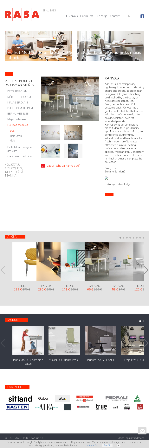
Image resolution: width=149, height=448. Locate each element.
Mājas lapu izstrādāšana (131, 438)
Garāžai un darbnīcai (19, 156)
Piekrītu (107, 445)
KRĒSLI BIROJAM (17, 91)
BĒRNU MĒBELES (18, 113)
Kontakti (115, 16)
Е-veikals (72, 16)
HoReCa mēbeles (17, 125)
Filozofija (101, 16)
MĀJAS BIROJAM (17, 102)
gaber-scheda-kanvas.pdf (63, 166)
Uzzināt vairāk (90, 445)
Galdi (13, 140)
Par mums (86, 16)
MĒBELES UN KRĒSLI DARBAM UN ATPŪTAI (19, 83)
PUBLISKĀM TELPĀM (20, 108)
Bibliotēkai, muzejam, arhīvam (19, 149)
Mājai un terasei (16, 119)
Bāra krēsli (16, 136)
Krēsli (13, 131)
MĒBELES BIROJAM (19, 97)
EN (128, 16)
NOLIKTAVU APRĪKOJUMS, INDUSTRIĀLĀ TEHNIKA (14, 170)
